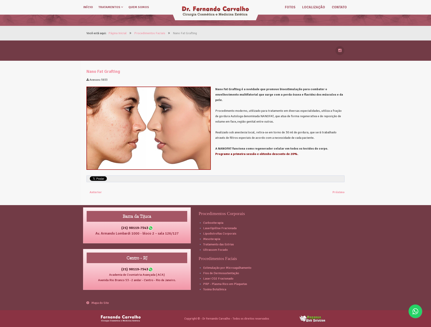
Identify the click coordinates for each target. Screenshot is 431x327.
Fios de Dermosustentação (221, 273)
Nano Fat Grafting (103, 71)
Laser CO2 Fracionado (218, 278)
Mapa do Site (100, 303)
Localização (313, 7)
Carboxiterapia (213, 223)
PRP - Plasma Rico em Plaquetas (225, 284)
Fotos (290, 7)
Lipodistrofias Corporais (219, 233)
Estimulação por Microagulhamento (227, 268)
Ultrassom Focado (215, 250)
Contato (339, 7)
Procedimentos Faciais (218, 258)
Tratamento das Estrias (218, 244)
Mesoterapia (211, 239)
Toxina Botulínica (214, 289)
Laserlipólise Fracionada (220, 228)
